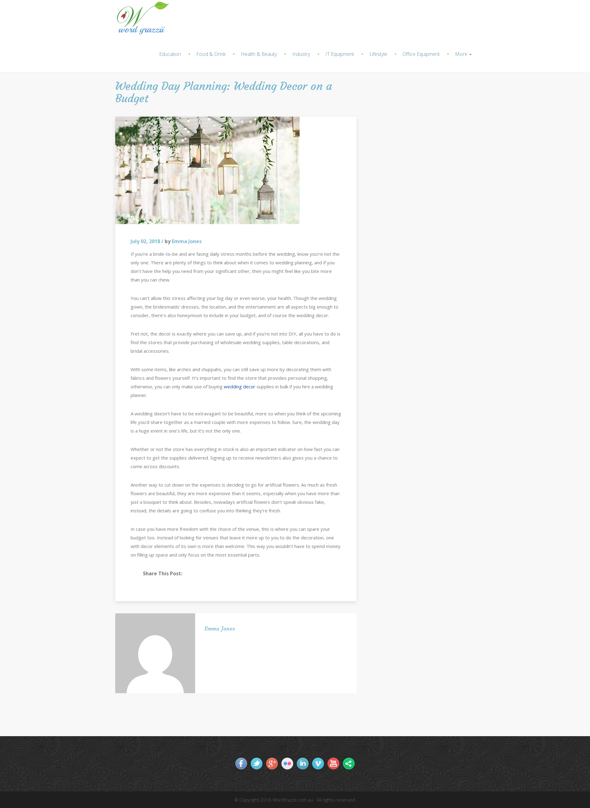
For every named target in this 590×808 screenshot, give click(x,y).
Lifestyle (378, 54)
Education (170, 54)
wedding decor (239, 386)
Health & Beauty (259, 54)
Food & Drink (211, 54)
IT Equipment (339, 54)
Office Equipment (421, 54)
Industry (301, 54)
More (462, 54)
